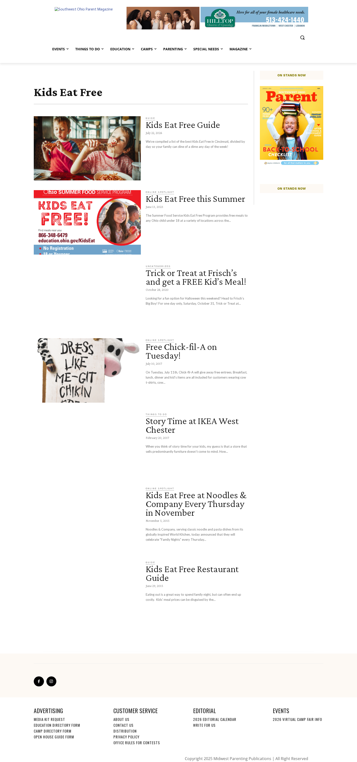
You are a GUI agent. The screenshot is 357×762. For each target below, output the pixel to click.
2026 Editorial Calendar (214, 719)
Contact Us (123, 725)
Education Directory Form (57, 725)
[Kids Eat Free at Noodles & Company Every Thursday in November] (87, 519)
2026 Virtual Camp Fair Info (297, 719)
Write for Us (204, 725)
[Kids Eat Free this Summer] (87, 222)
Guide (150, 118)
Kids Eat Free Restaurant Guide (192, 573)
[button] (302, 37)
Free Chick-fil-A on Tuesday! (181, 351)
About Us (121, 719)
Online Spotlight (160, 192)
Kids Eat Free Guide (183, 124)
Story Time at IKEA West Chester (192, 425)
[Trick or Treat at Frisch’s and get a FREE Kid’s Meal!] (87, 296)
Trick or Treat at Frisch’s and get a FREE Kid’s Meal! (196, 277)
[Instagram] (51, 681)
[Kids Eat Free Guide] (87, 148)
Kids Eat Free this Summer (195, 198)
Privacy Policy (126, 736)
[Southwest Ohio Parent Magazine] (88, 18)
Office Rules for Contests (136, 742)
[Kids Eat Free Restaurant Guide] (87, 592)
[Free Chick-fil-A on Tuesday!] (87, 370)
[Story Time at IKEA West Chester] (87, 444)
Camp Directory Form (52, 731)
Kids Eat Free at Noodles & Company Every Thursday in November (196, 503)
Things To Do (156, 414)
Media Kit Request (49, 719)
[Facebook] (39, 681)
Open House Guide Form (54, 736)
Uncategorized (158, 266)
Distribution (125, 731)
